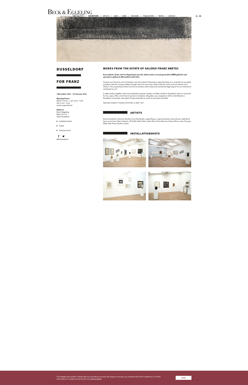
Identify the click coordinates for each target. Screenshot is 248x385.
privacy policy (96, 379)
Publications (148, 16)
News (124, 16)
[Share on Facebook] (59, 136)
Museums (135, 16)
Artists (106, 16)
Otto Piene (112, 123)
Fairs (116, 16)
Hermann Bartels (124, 119)
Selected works (65, 130)
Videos (161, 16)
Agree (183, 378)
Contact (172, 16)
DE (200, 16)
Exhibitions (93, 16)
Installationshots (65, 121)
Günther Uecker (123, 123)
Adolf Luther (141, 121)
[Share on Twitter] (63, 136)
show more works (112, 355)
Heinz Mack (151, 121)
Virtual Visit (78, 16)
